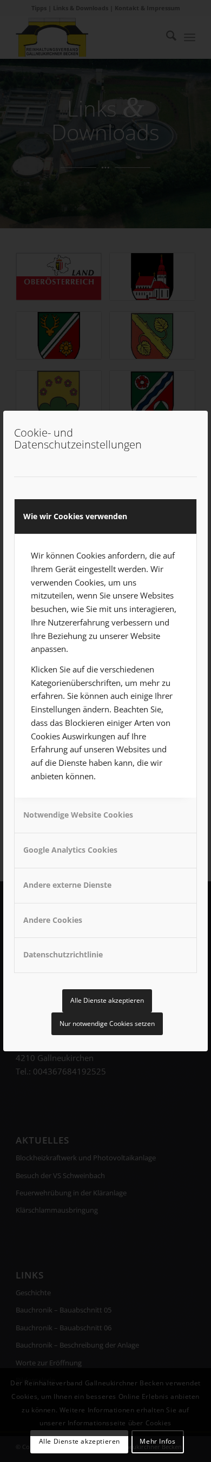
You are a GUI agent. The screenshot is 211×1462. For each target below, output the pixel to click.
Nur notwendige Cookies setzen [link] (107, 1023)
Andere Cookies (52, 920)
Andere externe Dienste (67, 885)
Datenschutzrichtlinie (63, 954)
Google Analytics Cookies (70, 850)
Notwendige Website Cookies (78, 815)
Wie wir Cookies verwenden (75, 516)
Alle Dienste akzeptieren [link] (107, 1000)
